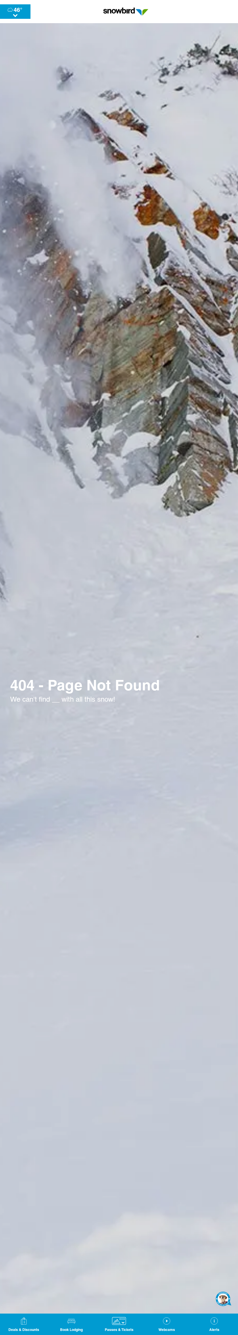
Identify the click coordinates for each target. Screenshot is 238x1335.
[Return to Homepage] (125, 11)
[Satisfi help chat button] (223, 1299)
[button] (71, 1324)
